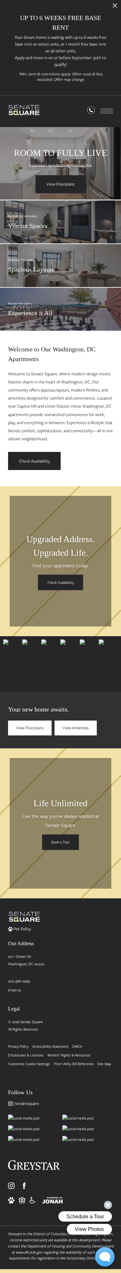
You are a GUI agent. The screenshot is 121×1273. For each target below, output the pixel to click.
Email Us (14, 990)
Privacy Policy (18, 1046)
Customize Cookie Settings (29, 1063)
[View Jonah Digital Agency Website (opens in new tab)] (52, 1199)
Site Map (104, 1063)
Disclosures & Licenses (26, 1055)
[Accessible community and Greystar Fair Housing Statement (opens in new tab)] (32, 1199)
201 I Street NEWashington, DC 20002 (26, 960)
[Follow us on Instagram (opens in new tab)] (11, 1185)
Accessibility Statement (50, 1046)
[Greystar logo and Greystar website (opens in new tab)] (34, 1167)
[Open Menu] (106, 111)
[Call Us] (91, 111)
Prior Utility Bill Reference (74, 1063)
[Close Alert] (115, 7)
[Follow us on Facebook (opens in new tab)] (24, 1185)
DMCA (77, 1046)
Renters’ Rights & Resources (69, 1055)
